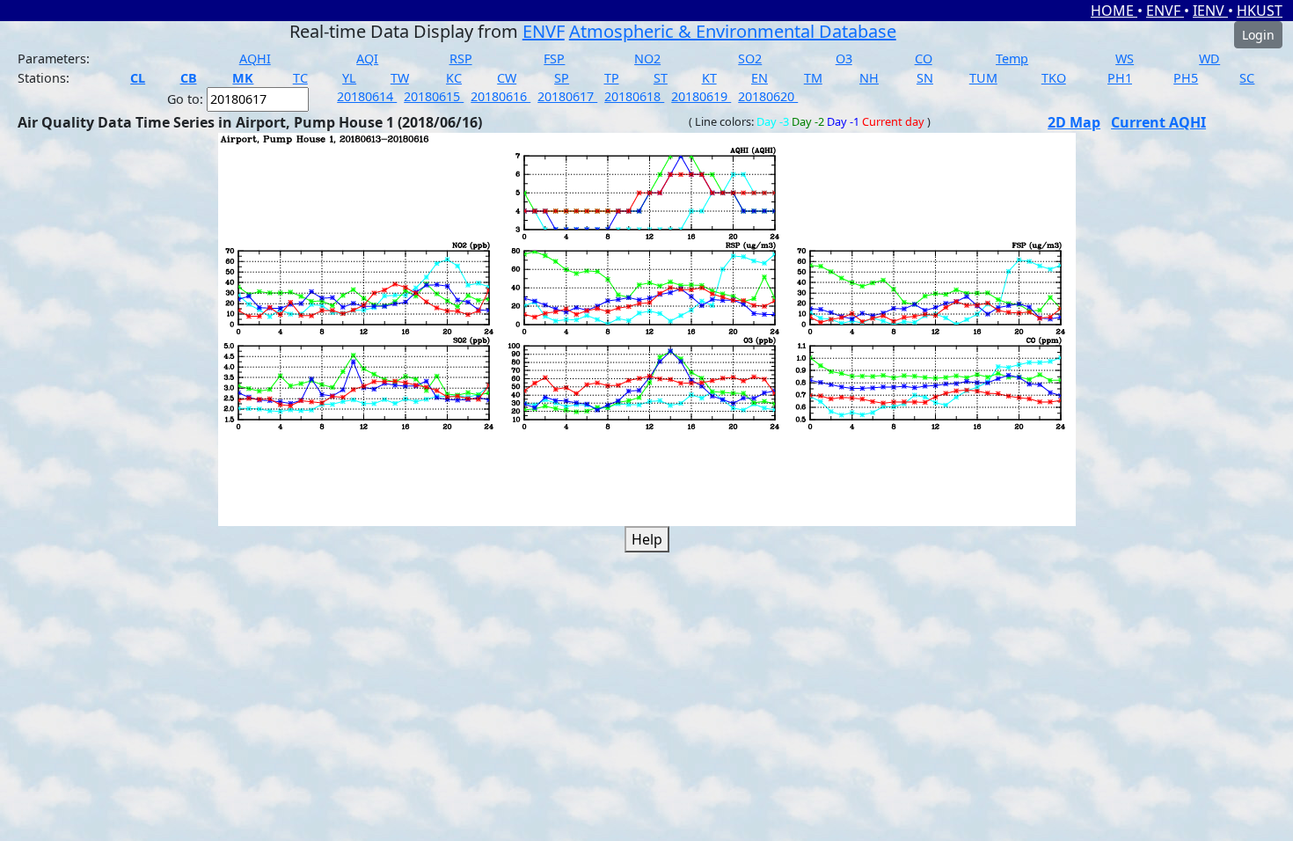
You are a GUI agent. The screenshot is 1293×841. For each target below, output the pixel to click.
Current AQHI (1158, 122)
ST (661, 77)
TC (300, 77)
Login (1258, 34)
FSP (554, 58)
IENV (1210, 10)
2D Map (1074, 122)
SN (925, 77)
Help (647, 539)
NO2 (647, 58)
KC (454, 77)
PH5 (1185, 77)
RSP (460, 58)
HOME (1114, 10)
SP (561, 77)
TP (611, 77)
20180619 (701, 96)
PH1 (1119, 77)
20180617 (567, 96)
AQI (367, 58)
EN (759, 77)
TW (400, 77)
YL (349, 77)
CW (506, 77)
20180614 (367, 96)
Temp (1012, 58)
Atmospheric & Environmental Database (732, 31)
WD (1209, 58)
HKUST (1259, 10)
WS (1124, 58)
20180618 (634, 96)
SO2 (750, 58)
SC (1246, 77)
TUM (983, 77)
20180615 (434, 96)
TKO (1053, 77)
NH (869, 77)
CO (923, 58)
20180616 (500, 96)
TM (813, 77)
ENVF (1165, 10)
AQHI (255, 58)
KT (709, 77)
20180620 (768, 96)
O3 (844, 58)
